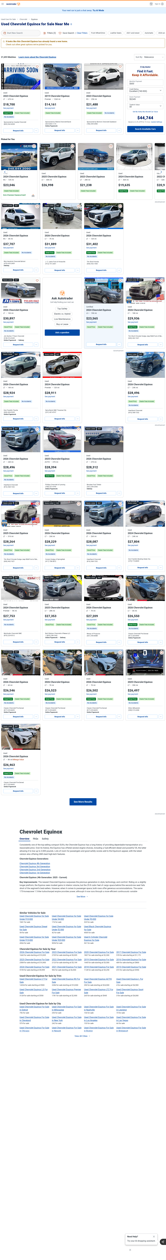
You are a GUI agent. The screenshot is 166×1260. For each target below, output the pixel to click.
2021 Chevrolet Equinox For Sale (67, 967)
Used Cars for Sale (8, 19)
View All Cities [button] (81, 1036)
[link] (9, 116)
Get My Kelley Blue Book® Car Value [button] (145, 112)
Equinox (34, 19)
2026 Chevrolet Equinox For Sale (34, 952)
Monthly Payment (135, 81)
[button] (151, 4)
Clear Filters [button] (82, 33)
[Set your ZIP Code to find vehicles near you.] (71, 24)
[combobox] (20, 33)
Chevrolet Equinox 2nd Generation (35, 869)
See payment (8, 108)
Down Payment (134, 97)
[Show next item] (118, 290)
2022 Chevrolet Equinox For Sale (67, 959)
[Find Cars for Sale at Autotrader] (13, 4)
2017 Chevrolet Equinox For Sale (131, 952)
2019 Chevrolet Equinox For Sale (99, 959)
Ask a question (62, 332)
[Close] (153, 1236)
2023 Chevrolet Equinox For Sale (67, 952)
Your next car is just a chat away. (83, 10)
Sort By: (139, 57)
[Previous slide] (5, 171)
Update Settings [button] (156, 122)
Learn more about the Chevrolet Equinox (37, 57)
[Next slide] (161, 171)
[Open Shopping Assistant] (163, 1242)
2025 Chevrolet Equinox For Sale (34, 959)
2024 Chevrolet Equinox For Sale (34, 967)
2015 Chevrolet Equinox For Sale (131, 967)
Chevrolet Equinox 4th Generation (35, 863)
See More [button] (81, 896)
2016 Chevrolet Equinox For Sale (131, 959)
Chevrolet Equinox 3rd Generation (35, 866)
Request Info (18, 131)
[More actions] (36, 131)
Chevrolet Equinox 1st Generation (35, 873)
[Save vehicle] (37, 67)
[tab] (24, 838)
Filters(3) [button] (51, 33)
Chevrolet (23, 19)
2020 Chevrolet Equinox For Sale (99, 952)
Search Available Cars (145, 129)
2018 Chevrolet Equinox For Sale (99, 967)
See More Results (83, 801)
